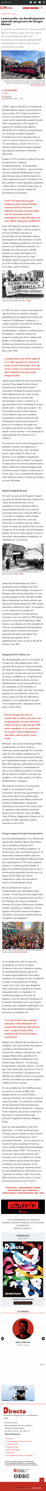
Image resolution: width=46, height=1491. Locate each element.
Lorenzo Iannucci (9, 1193)
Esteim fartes (23, 1345)
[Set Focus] (41, 8)
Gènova (37, 1188)
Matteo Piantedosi (25, 1193)
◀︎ (3, 1339)
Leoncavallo (33, 1190)
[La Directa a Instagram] (44, 2)
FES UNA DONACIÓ (34, 8)
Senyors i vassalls (22, 1228)
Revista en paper (13, 1450)
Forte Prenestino (26, 1188)
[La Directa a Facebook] (31, 2)
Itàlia (24, 1190)
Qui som (10, 1439)
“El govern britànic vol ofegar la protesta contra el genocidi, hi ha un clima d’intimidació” (23, 1223)
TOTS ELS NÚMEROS (23, 1303)
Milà (36, 1193)
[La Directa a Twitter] (35, 2)
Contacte (10, 1453)
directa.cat (6, 2)
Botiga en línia (13, 1447)
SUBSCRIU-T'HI (26, 8)
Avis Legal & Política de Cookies (20, 1455)
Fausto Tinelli (12, 1188)
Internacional (9, 13)
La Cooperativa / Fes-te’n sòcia (19, 1441)
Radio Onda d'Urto (38, 85)
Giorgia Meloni (14, 1190)
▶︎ (44, 1339)
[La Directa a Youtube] (39, 2)
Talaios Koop (27, 1488)
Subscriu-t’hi (12, 1444)
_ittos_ (6, 93)
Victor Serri (10, 90)
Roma (42, 1193)
